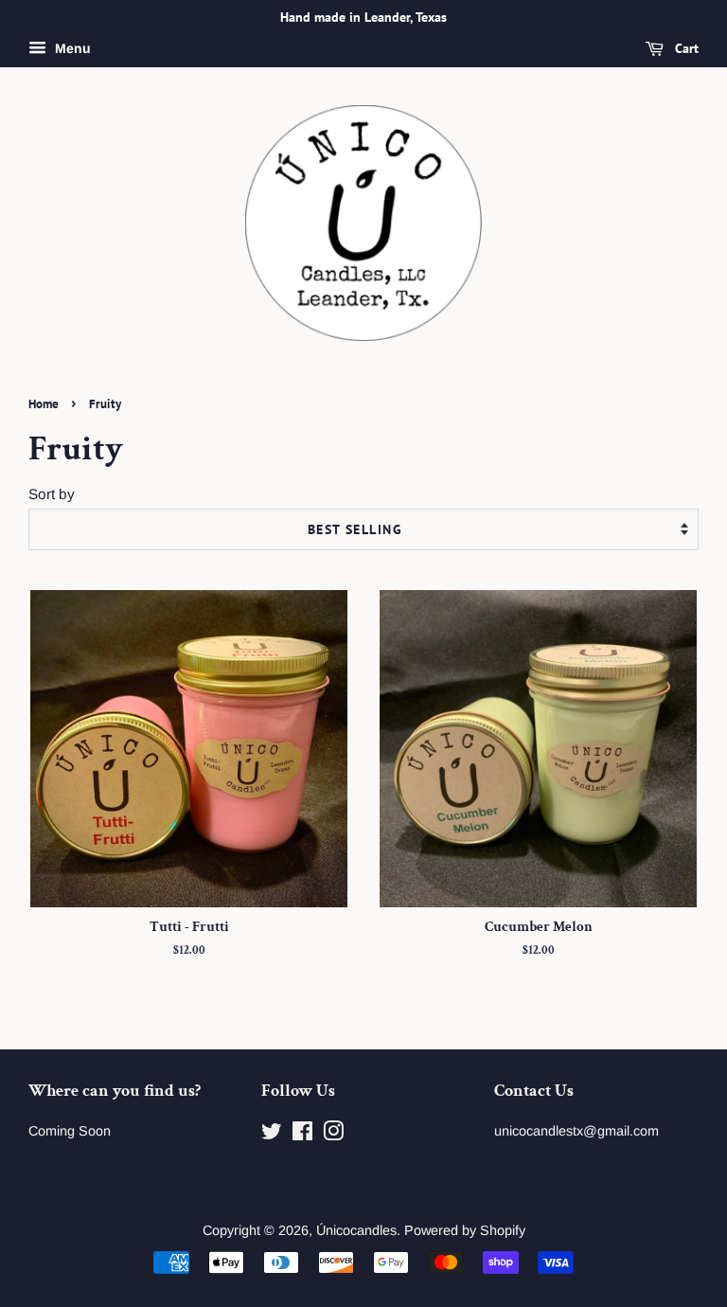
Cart (685, 48)
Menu (71, 48)
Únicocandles (356, 1230)
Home (43, 404)
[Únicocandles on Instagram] (333, 1134)
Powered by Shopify (464, 1230)
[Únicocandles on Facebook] (302, 1134)
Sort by (51, 494)
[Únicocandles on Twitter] (271, 1134)
